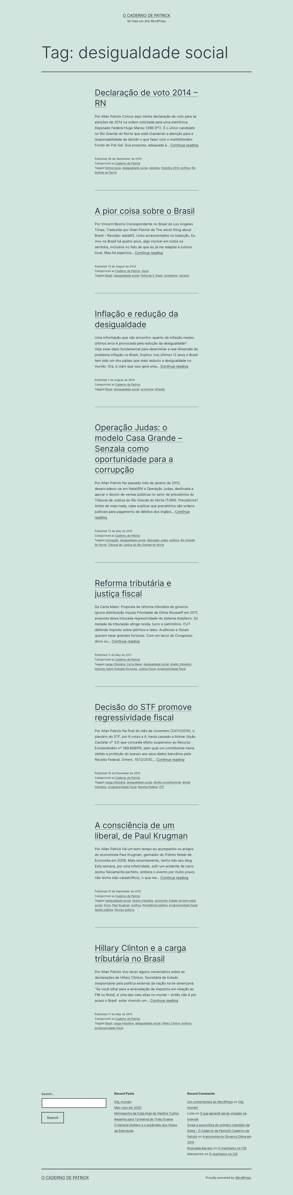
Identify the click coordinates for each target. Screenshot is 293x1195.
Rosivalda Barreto (200, 1148)
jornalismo (171, 275)
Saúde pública (104, 909)
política (185, 168)
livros (107, 905)
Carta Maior (134, 664)
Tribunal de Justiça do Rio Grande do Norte (136, 544)
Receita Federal (148, 787)
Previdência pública (155, 905)
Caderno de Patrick (127, 163)
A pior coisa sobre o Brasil (145, 211)
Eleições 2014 (170, 168)
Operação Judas (157, 540)
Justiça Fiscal (147, 668)
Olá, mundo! (123, 1102)
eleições (154, 168)
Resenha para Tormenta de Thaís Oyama (143, 1119)
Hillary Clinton (171, 1023)
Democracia (113, 168)
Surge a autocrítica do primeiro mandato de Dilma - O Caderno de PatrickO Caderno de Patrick (218, 1130)
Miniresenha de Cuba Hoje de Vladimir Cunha (146, 1113)
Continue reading (184, 145)
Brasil (108, 275)
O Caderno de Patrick (146, 15)
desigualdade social (135, 168)
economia (147, 389)
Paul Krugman (121, 905)
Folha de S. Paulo (152, 275)
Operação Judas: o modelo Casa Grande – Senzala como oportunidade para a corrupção (138, 448)
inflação (160, 389)
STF (161, 787)
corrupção (112, 540)
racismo (184, 275)
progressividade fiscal (171, 668)
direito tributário (180, 664)
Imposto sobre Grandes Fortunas (116, 668)
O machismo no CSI (232, 1148)
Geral (145, 271)
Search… (47, 1094)
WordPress (243, 1177)
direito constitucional (167, 782)
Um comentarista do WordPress (210, 1102)
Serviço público (124, 909)
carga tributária (115, 664)
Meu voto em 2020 (127, 1107)
